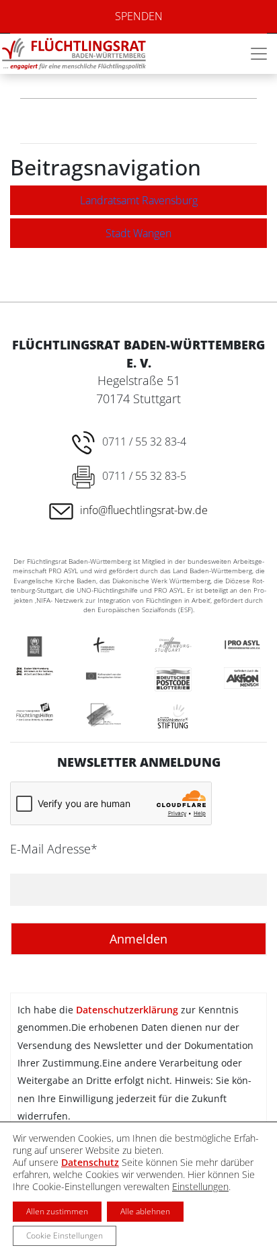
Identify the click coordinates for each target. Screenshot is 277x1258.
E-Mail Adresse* (53, 849)
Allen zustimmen (57, 1211)
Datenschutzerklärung (127, 1009)
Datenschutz (90, 1162)
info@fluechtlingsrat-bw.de (144, 510)
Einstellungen (200, 1187)
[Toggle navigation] (259, 54)
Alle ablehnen (145, 1211)
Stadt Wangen (138, 233)
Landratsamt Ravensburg (139, 200)
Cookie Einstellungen (64, 1235)
